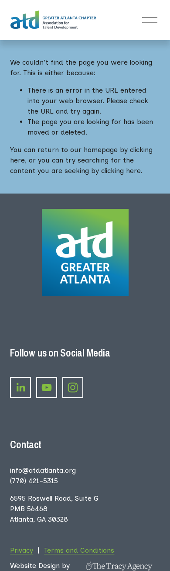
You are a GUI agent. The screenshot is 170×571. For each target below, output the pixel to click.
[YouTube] (46, 387)
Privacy (21, 550)
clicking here (120, 170)
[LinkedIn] (20, 387)
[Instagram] (72, 387)
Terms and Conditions (79, 550)
